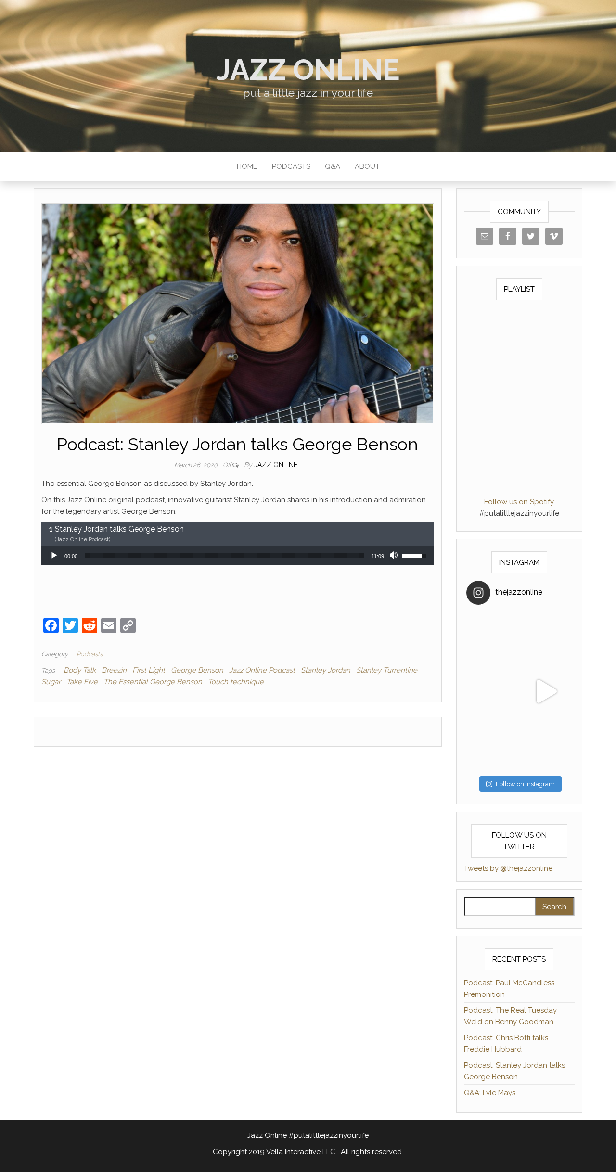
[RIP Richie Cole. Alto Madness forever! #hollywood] (493, 638)
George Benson (197, 670)
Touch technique (236, 681)
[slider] (224, 555)
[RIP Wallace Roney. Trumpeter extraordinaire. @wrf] (493, 745)
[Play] (54, 556)
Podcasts (291, 166)
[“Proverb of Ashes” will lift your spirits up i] (546, 745)
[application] (237, 555)
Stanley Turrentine (386, 670)
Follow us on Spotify (519, 501)
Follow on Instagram (525, 784)
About (367, 166)
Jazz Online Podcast (262, 670)
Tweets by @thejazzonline (508, 868)
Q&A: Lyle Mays (489, 1092)
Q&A (332, 166)
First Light (148, 670)
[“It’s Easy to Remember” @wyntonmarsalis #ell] (493, 691)
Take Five (82, 681)
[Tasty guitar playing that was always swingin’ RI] (546, 638)
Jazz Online (308, 70)
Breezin (114, 670)
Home (247, 166)
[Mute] (394, 556)
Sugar (51, 681)
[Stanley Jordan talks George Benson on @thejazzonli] (546, 691)
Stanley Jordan (325, 670)
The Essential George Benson (152, 681)
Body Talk (80, 670)
